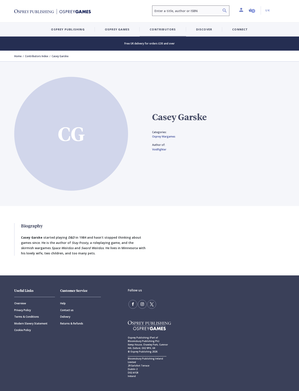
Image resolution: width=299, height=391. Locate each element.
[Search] (224, 11)
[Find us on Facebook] (132, 304)
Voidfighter (159, 149)
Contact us (67, 310)
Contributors (163, 29)
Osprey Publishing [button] (67, 29)
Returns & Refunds (71, 323)
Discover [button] (204, 29)
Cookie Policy (22, 330)
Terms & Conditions (26, 317)
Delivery (65, 317)
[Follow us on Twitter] (151, 304)
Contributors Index (36, 56)
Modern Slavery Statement (30, 323)
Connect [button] (240, 29)
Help (63, 303)
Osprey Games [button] (117, 29)
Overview (20, 303)
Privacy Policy (22, 310)
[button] (252, 10)
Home (18, 56)
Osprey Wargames (163, 136)
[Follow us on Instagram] (142, 304)
